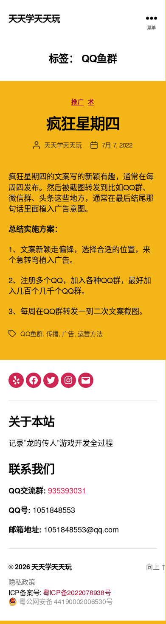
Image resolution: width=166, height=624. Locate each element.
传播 (52, 333)
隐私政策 (21, 582)
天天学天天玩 (34, 18)
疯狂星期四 (83, 123)
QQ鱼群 (31, 333)
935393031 (67, 490)
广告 (68, 333)
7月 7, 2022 (117, 144)
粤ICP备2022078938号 (77, 592)
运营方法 (90, 333)
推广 (77, 102)
